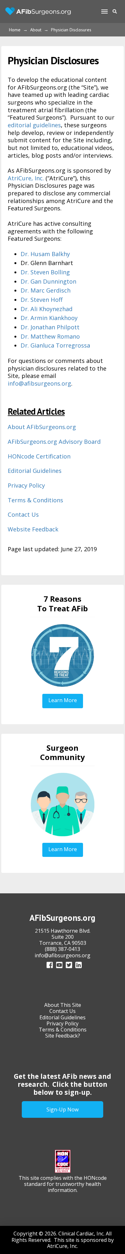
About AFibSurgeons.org (42, 427)
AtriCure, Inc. (26, 178)
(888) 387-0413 (62, 948)
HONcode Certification (39, 456)
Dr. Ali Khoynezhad (46, 309)
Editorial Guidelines (35, 470)
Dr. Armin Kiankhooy (49, 318)
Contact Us (23, 514)
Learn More (62, 700)
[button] (104, 11)
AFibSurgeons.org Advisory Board (54, 441)
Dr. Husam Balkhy (45, 254)
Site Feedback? (62, 1035)
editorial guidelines (34, 125)
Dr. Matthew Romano (50, 336)
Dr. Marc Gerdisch (46, 290)
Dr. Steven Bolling (45, 272)
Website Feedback (33, 529)
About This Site (62, 1004)
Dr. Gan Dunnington (48, 281)
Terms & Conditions (35, 500)
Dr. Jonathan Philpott (50, 327)
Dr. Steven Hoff (42, 299)
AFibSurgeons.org (62, 917)
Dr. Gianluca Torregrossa (55, 345)
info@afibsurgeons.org (39, 383)
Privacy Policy (26, 485)
